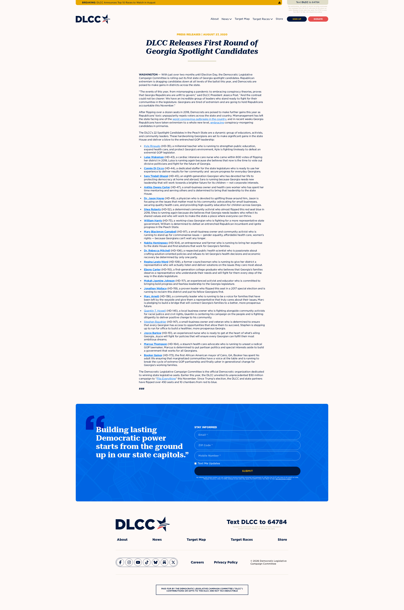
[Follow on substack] (164, 562)
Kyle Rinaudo (152, 146)
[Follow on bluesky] (155, 562)
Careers (197, 562)
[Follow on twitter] (173, 562)
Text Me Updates (209, 463)
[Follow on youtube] (138, 562)
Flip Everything (166, 378)
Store (279, 18)
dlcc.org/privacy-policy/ (283, 479)
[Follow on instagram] (129, 562)
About (215, 18)
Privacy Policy (226, 562)
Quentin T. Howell (155, 310)
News (225, 19)
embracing (217, 122)
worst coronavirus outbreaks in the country (199, 119)
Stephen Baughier (155, 321)
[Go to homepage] (143, 524)
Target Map (242, 18)
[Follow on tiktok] (147, 562)
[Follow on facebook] (120, 562)
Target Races (261, 19)
